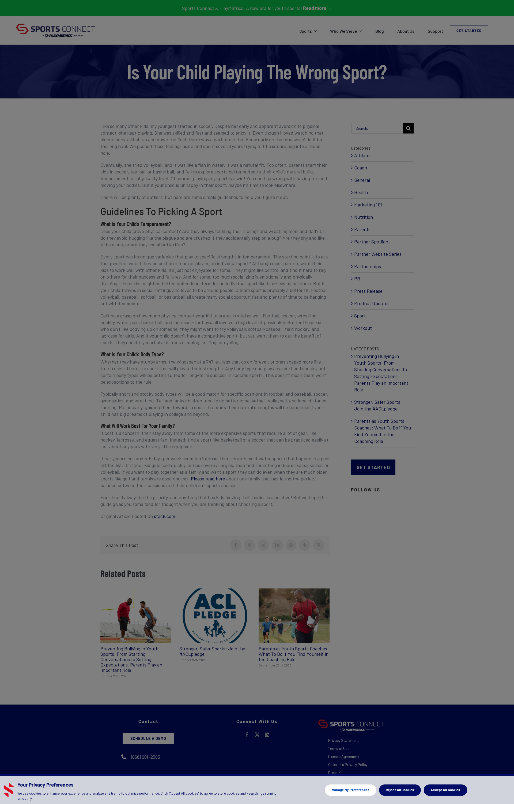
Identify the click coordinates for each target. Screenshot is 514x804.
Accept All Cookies (445, 790)
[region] (257, 789)
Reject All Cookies (400, 790)
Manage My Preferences (350, 790)
